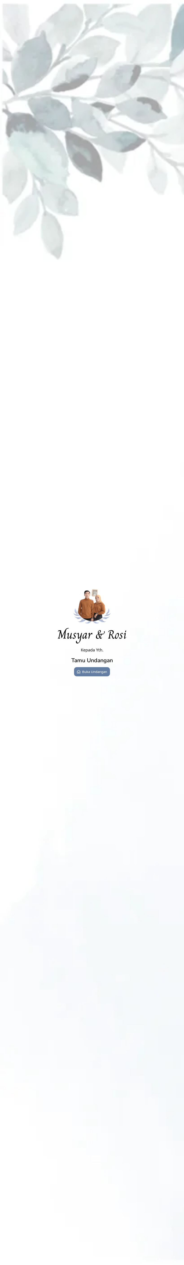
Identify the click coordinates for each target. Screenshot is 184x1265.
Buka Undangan (94, 671)
